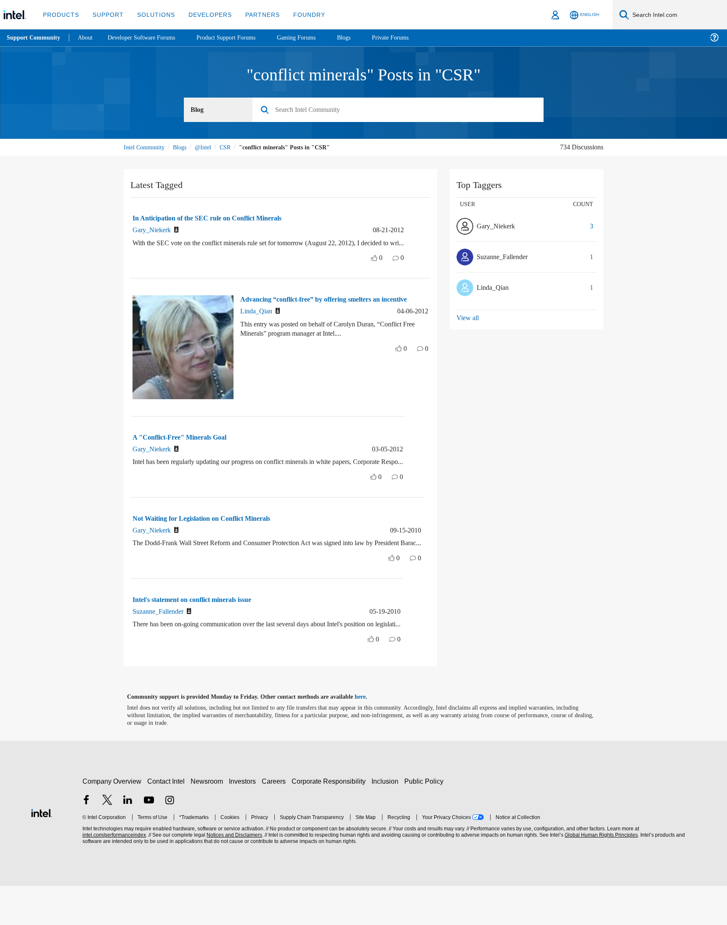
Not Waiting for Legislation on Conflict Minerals (209, 538)
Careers (275, 820)
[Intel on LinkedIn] (128, 840)
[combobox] (401, 110)
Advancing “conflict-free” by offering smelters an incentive (318, 313)
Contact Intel (167, 820)
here (367, 736)
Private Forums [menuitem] (409, 37)
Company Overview (112, 820)
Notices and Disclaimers (233, 874)
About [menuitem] (88, 37)
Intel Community (145, 147)
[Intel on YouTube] (149, 840)
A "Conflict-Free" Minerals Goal (182, 447)
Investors (244, 820)
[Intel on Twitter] (107, 840)
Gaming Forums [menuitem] (311, 37)
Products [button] (60, 14)
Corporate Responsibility (330, 820)
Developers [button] (203, 14)
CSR (233, 147)
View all (468, 318)
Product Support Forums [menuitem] (237, 37)
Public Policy (425, 820)
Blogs (184, 147)
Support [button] (106, 14)
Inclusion (387, 820)
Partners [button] (254, 14)
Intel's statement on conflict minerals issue (202, 629)
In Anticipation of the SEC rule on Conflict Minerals (214, 218)
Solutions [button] (152, 14)
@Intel (210, 147)
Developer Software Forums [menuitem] (148, 37)
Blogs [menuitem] (360, 37)
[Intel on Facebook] (86, 840)
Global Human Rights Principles (600, 874)
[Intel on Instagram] (169, 840)
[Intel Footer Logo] (41, 851)
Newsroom (208, 820)
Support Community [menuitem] (34, 37)
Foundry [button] (299, 14)
